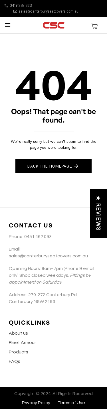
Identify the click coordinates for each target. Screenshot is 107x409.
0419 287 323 (21, 5)
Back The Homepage (49, 166)
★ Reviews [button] (98, 213)
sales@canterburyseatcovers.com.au (48, 11)
